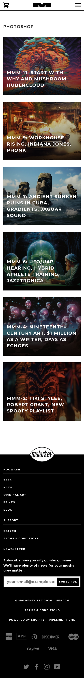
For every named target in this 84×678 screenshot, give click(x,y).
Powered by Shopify (27, 619)
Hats (7, 487)
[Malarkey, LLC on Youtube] (57, 668)
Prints (9, 502)
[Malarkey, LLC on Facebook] (37, 668)
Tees (7, 480)
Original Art (14, 494)
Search (9, 531)
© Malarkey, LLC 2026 (33, 600)
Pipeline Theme (62, 619)
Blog (7, 509)
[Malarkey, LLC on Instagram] (47, 668)
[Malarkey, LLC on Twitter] (26, 668)
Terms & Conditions (21, 538)
